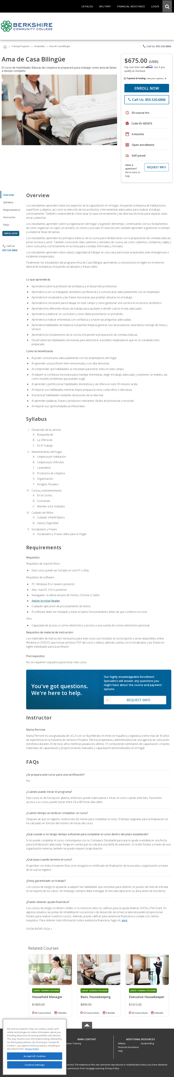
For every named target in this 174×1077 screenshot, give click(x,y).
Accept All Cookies (35, 1056)
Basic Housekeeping (96, 997)
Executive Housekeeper (146, 997)
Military (122, 1043)
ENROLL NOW (146, 88)
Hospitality (39, 46)
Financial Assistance (128, 1047)
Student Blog (147, 1043)
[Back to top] (87, 1038)
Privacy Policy (112, 1068)
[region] (34, 1047)
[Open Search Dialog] (167, 6)
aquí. (125, 920)
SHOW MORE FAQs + (39, 929)
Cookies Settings (35, 1064)
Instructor (9, 217)
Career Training (73, 1043)
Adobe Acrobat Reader (46, 601)
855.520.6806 (9, 250)
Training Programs (20, 46)
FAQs (6, 224)
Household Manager (47, 997)
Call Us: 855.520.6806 (157, 46)
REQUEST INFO (156, 167)
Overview (8, 194)
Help (120, 1050)
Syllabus (8, 202)
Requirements (11, 209)
